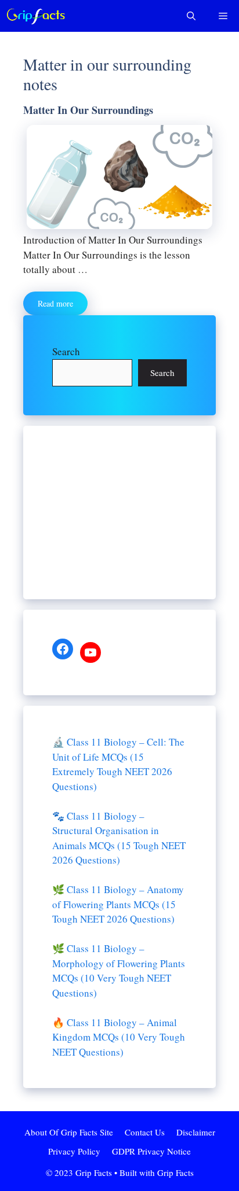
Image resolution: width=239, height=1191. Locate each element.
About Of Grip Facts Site (68, 1132)
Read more (55, 303)
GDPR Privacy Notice (151, 1151)
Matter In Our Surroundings (88, 109)
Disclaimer (195, 1132)
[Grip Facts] (36, 16)
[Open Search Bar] (191, 16)
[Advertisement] (119, 512)
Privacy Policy (74, 1151)
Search (66, 351)
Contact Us (145, 1132)
